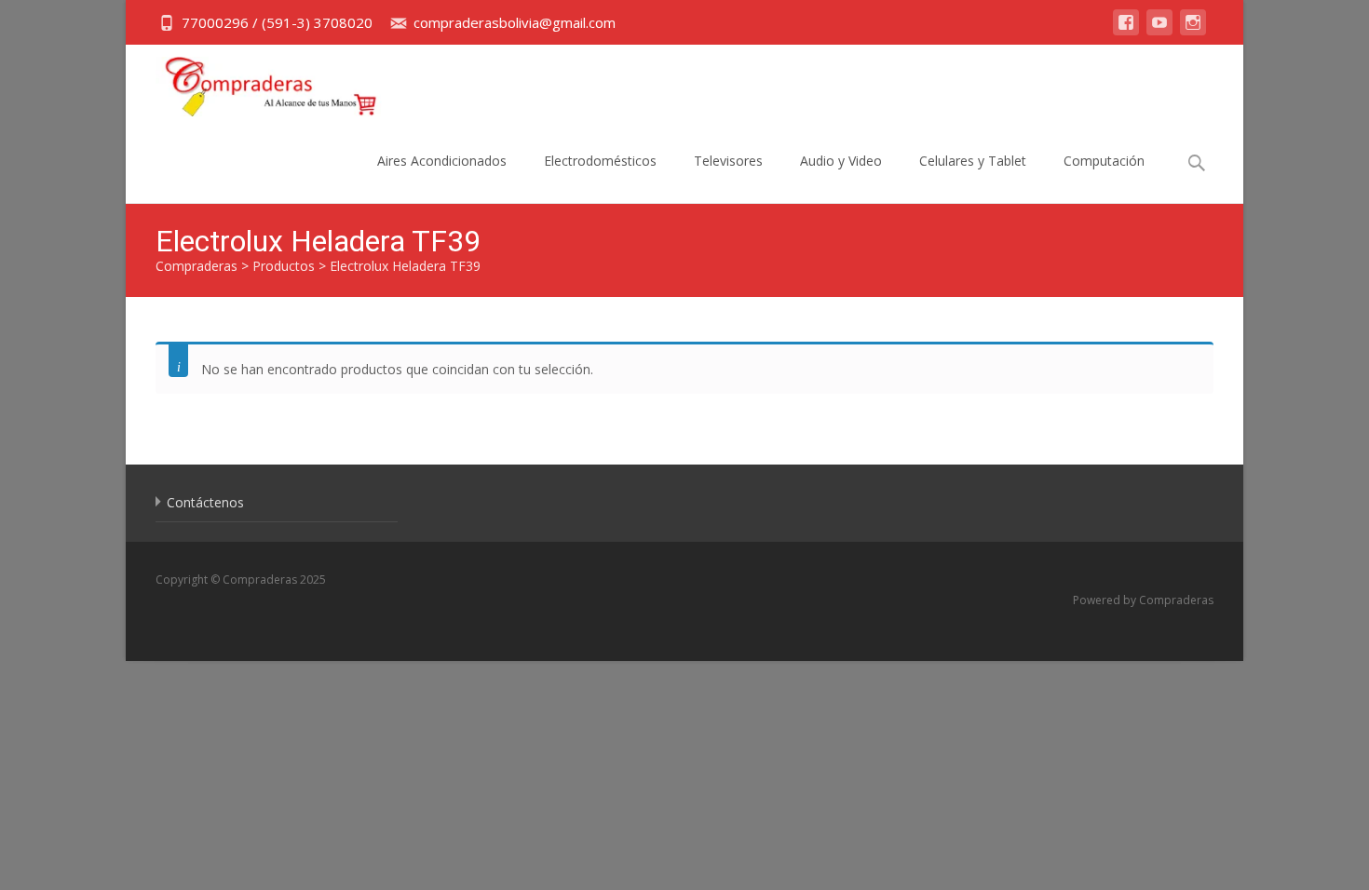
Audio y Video (841, 160)
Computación (1104, 160)
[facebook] (1126, 31)
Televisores (728, 160)
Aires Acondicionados (442, 160)
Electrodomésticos (600, 160)
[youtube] (1159, 31)
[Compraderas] (256, 82)
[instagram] (1193, 31)
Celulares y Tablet (972, 160)
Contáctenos (205, 502)
